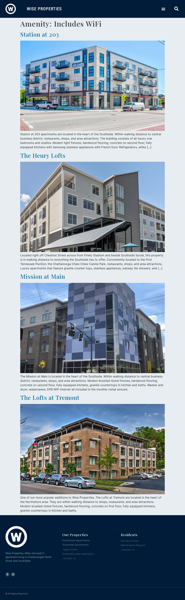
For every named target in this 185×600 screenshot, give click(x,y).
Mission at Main (42, 276)
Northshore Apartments (76, 540)
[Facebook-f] (7, 574)
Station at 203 (39, 34)
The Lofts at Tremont (49, 397)
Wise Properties (44, 8)
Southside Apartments (75, 544)
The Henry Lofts (42, 155)
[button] (163, 9)
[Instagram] (13, 574)
